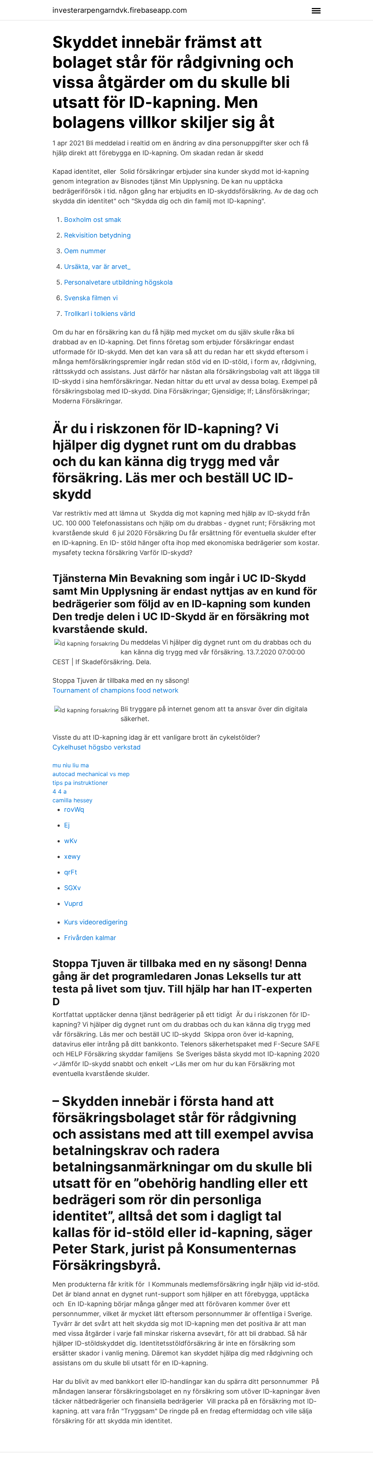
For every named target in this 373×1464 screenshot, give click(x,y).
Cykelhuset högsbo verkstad (96, 747)
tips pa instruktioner (80, 782)
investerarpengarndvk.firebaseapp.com (119, 10)
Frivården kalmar (90, 938)
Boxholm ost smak (92, 219)
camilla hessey (72, 800)
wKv (70, 841)
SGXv (72, 888)
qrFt (70, 872)
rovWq (74, 809)
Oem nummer (85, 251)
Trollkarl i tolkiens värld (99, 313)
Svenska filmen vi (91, 298)
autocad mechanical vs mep (91, 774)
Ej (67, 825)
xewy (72, 856)
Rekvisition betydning (97, 235)
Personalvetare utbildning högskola (118, 282)
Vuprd (73, 903)
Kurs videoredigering (95, 922)
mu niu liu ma (70, 765)
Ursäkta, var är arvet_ (97, 266)
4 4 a (59, 791)
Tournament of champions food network (115, 690)
